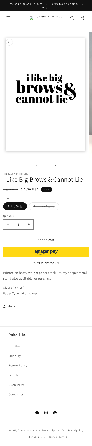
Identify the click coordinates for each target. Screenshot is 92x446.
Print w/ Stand (46, 207)
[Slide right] (55, 165)
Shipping (15, 356)
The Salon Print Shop (29, 430)
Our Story (15, 346)
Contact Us (16, 394)
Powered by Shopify (53, 430)
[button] (8, 18)
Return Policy (18, 365)
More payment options (46, 262)
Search (13, 375)
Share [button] (11, 306)
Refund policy (75, 430)
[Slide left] (36, 165)
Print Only (15, 206)
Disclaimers (17, 385)
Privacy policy (37, 436)
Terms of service (58, 436)
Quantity (8, 216)
